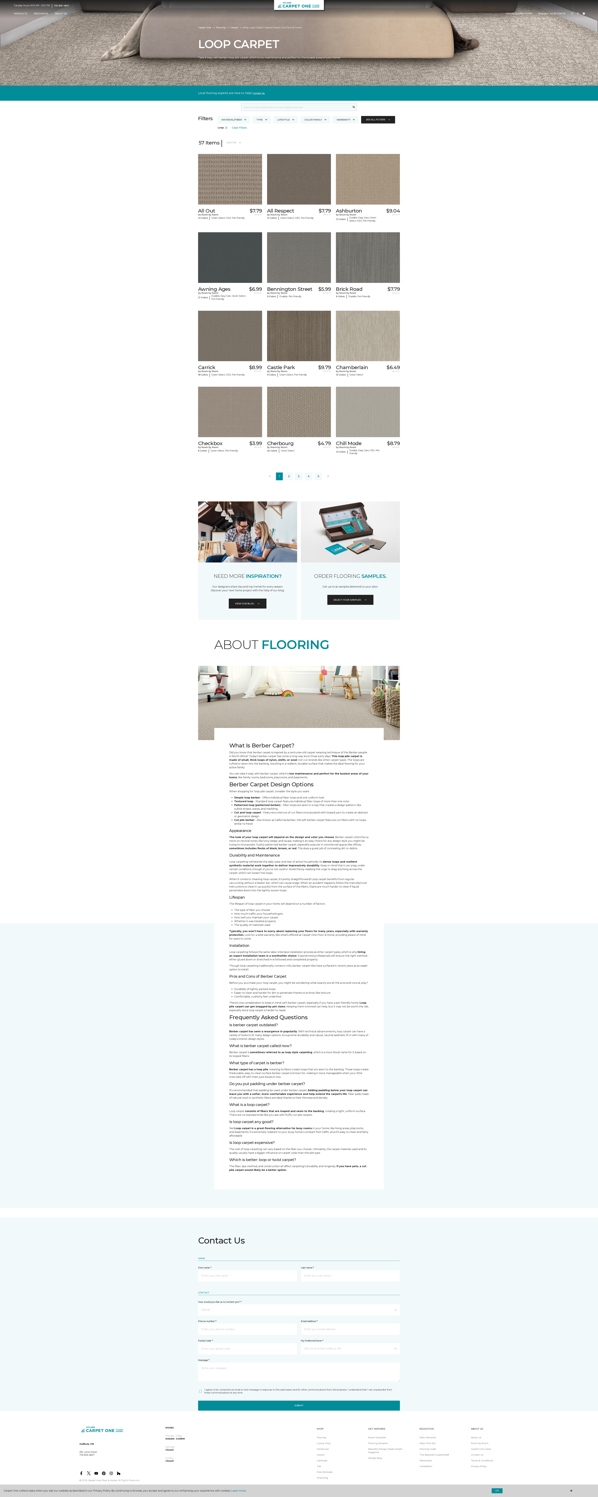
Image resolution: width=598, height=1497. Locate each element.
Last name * (307, 1268)
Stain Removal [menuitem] (428, 1437)
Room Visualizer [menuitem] (377, 1437)
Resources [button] (41, 13)
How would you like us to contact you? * (219, 1302)
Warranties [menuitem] (426, 1460)
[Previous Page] (270, 476)
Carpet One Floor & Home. (102, 1480)
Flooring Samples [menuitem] (378, 1443)
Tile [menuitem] (319, 1466)
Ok (497, 1490)
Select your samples (347, 599)
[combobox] (296, 107)
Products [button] (20, 13)
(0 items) (584, 13)
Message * (203, 1360)
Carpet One (204, 27)
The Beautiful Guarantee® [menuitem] (434, 1454)
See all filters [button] (375, 119)
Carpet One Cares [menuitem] (481, 1449)
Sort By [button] (232, 142)
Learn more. (238, 1490)
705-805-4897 (61, 5)
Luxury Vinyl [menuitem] (324, 1443)
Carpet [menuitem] (320, 1454)
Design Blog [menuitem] (375, 1458)
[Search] (354, 107)
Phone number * (207, 1321)
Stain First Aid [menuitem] (427, 1443)
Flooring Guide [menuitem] (428, 1449)
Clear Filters (239, 127)
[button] (572, 13)
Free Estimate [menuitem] (325, 1472)
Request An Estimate (551, 13)
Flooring (220, 27)
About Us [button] (61, 13)
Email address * (309, 1321)
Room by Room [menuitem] (479, 1443)
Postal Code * (205, 1341)
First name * (204, 1268)
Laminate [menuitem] (322, 1460)
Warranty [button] (343, 119)
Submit (299, 1405)
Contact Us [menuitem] (477, 1454)
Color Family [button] (313, 119)
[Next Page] (328, 476)
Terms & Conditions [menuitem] (482, 1460)
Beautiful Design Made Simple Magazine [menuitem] (385, 1451)
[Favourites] (578, 13)
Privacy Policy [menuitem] (479, 1466)
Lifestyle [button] (283, 119)
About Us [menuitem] (476, 1437)
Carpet (234, 27)
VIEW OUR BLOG (244, 603)
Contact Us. (259, 93)
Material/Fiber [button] (232, 119)
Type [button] (259, 119)
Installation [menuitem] (426, 1466)
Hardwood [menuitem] (322, 1449)
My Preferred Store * (312, 1341)
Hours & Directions (519, 13)
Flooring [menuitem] (321, 1437)
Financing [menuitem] (322, 1477)
